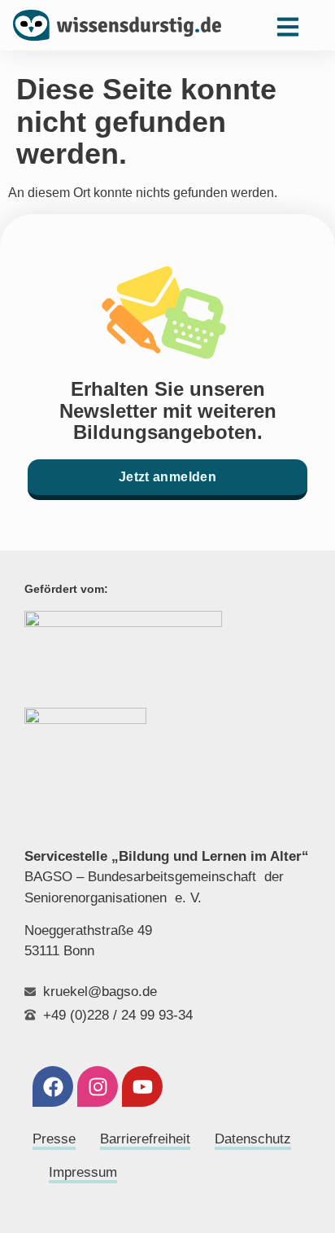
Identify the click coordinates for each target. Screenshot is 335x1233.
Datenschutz (253, 1139)
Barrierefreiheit (145, 1139)
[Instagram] (97, 1086)
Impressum (83, 1172)
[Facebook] (53, 1086)
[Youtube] (142, 1086)
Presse (54, 1139)
